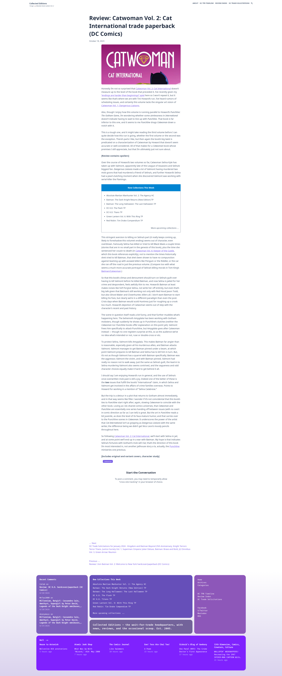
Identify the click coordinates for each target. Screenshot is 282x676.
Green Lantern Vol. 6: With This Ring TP (124, 216)
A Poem (147, 649)
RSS (199, 616)
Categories (203, 585)
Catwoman (108, 461)
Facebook (202, 608)
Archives (202, 582)
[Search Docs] (252, 3)
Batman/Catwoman (111, 271)
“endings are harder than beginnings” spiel (122, 95)
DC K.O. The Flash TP (116, 208)
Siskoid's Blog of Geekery (193, 644)
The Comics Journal (119, 644)
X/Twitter (203, 610)
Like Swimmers (116, 649)
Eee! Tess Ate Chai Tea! (157, 644)
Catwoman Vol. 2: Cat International (153, 88)
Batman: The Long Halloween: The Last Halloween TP (131, 204)
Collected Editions (38, 3)
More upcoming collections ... (165, 228)
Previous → (94, 561)
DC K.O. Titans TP (114, 212)
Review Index (221, 3)
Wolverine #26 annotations (53, 649)
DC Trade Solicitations (239, 3)
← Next (92, 543)
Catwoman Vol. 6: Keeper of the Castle (155, 250)
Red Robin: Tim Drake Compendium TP (124, 220)
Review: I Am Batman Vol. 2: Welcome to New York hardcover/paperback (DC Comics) (129, 564)
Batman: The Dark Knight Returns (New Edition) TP (129, 199)
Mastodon (202, 613)
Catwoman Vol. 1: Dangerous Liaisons (120, 105)
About (195, 3)
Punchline (175, 446)
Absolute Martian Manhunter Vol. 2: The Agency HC (130, 195)
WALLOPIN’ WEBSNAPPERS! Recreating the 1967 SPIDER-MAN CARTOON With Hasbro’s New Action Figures (227, 657)
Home (200, 579)
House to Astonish (49, 644)
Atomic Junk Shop (83, 644)
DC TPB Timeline (207, 3)
